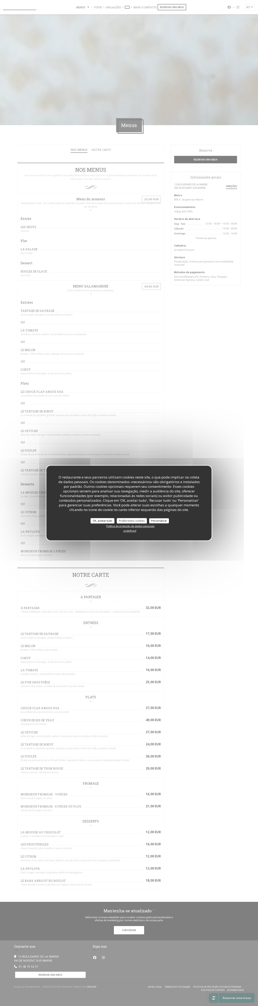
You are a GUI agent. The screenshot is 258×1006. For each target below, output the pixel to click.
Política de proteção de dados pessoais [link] (130, 526)
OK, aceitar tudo (102, 520)
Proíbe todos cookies (132, 520)
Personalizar (159, 520)
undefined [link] (129, 531)
